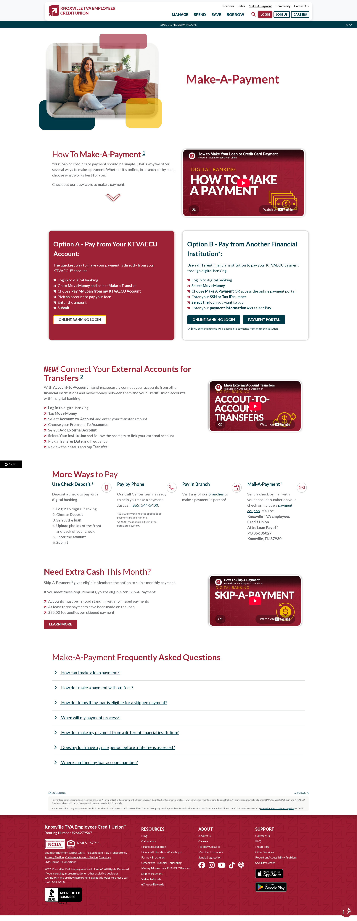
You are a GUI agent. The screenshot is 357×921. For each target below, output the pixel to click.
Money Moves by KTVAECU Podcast (166, 868)
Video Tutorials (151, 879)
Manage (180, 14)
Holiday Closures (209, 846)
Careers (203, 841)
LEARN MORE (60, 624)
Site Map (105, 857)
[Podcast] (241, 865)
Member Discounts (210, 852)
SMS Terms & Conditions (60, 861)
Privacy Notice (54, 857)
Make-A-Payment (260, 6)
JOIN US (281, 14)
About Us (204, 835)
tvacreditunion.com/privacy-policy (277, 808)
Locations (227, 6)
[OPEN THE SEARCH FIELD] (253, 14)
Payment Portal (264, 319)
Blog (144, 835)
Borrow (235, 14)
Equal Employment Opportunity (65, 852)
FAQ (258, 841)
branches (216, 494)
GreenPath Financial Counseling (161, 862)
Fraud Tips (262, 846)
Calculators (148, 841)
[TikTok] (232, 865)
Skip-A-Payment (152, 873)
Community (283, 6)
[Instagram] (212, 865)
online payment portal (277, 291)
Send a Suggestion (209, 857)
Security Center (265, 862)
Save (216, 14)
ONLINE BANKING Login (80, 319)
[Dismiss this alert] (347, 25)
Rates (241, 6)
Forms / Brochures (153, 857)
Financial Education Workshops (161, 852)
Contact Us (301, 6)
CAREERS (300, 14)
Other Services (264, 852)
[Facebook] (201, 865)
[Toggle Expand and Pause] (350, 25)
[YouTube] (222, 865)
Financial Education (153, 846)
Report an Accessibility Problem (276, 857)
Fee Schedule (94, 852)
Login (265, 14)
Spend (200, 14)
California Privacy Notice (81, 857)
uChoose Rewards (152, 884)
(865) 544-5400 (144, 505)
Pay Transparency (115, 852)
